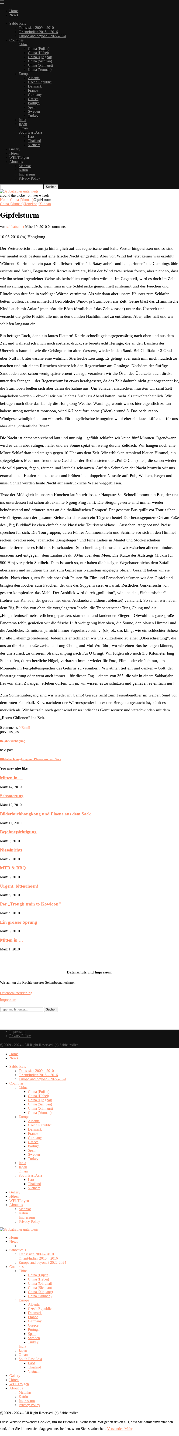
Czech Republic (40, 82)
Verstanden (115, 1429)
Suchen (51, 187)
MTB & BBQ (13, 867)
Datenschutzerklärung (16, 993)
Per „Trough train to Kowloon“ (30, 904)
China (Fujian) (38, 49)
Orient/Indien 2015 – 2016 (38, 32)
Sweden (34, 111)
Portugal (34, 103)
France (33, 90)
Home (13, 11)
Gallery (14, 149)
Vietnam (34, 145)
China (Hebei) (38, 53)
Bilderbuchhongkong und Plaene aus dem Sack (45, 813)
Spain (32, 107)
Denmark (35, 86)
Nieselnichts (11, 850)
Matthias (25, 166)
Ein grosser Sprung (18, 922)
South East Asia (30, 132)
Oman (23, 128)
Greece (33, 99)
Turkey (33, 116)
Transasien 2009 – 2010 (36, 28)
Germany (35, 95)
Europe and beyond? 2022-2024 (42, 36)
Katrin (23, 170)
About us (16, 162)
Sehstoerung (12, 795)
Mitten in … (11, 777)
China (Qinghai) (40, 57)
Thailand (34, 141)
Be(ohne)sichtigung (18, 831)
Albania (34, 78)
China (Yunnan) (40, 69)
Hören (14, 153)
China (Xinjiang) (40, 65)
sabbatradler (15, 227)
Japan (23, 124)
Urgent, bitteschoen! (19, 886)
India (22, 120)
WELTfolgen (19, 157)
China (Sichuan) (40, 61)
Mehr (128, 1429)
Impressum (27, 174)
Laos (31, 137)
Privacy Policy (29, 178)
